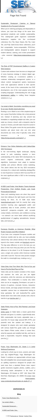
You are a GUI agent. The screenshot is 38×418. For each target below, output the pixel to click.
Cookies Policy (28, 416)
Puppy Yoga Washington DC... (11, 398)
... (1, 58)
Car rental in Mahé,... (8, 402)
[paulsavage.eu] (19, 6)
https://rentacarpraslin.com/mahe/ (12, 138)
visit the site (14, 298)
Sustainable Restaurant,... (9, 406)
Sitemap (21, 416)
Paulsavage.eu (14, 416)
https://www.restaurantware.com (24, 55)
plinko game (5, 312)
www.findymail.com (7, 202)
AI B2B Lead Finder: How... (10, 410)
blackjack (26, 242)
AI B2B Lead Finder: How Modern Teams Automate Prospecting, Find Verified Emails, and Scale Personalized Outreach (18, 189)
